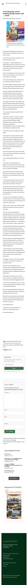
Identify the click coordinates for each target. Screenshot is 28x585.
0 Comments (18, 18)
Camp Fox (8, 341)
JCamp (19, 137)
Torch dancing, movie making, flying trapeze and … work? (13, 14)
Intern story (11, 343)
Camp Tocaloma (12, 93)
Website (6, 423)
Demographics (6, 557)
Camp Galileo (14, 341)
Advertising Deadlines (8, 558)
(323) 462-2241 (6, 547)
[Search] (25, 4)
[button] (14, 478)
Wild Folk (8, 66)
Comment (6, 392)
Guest (4, 18)
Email (5, 417)
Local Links (5, 564)
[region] (14, 464)
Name (5, 410)
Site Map (5, 566)
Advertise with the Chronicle (9, 562)
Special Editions (6, 555)
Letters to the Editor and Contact (11, 553)
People (10, 350)
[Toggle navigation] (3, 4)
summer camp (12, 345)
